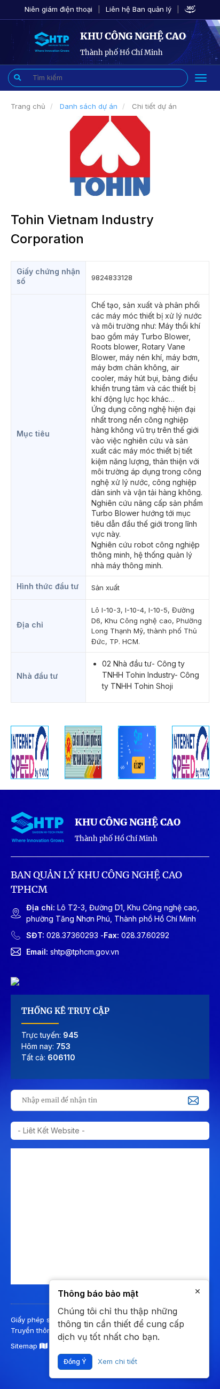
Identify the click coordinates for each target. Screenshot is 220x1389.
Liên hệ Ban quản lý (138, 9)
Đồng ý (75, 1362)
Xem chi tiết (117, 1361)
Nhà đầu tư (37, 675)
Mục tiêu (33, 433)
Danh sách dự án (88, 106)
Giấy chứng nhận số (48, 276)
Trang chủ (28, 106)
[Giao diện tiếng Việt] (51, 41)
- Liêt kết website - (51, 1130)
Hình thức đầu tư (47, 586)
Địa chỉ (30, 624)
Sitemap (25, 1346)
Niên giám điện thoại (58, 9)
